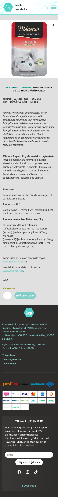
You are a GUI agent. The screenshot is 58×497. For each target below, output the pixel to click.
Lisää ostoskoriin (25, 295)
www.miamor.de (13, 270)
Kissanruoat (26, 87)
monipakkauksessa (14, 261)
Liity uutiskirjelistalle (29, 462)
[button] (53, 7)
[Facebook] (19, 472)
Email (8, 450)
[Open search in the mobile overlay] (46, 7)
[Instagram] (27, 472)
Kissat (16, 87)
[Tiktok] (36, 472)
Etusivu (9, 87)
